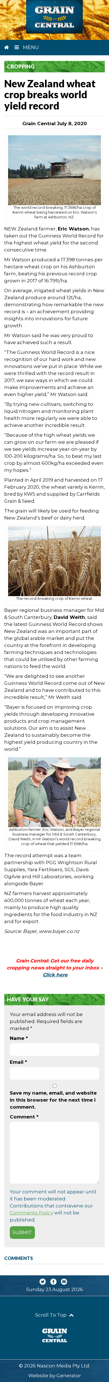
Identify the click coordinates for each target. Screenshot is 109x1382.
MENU (30, 47)
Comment (24, 1117)
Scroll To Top (51, 1315)
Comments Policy (31, 1213)
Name (19, 1038)
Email (18, 1062)
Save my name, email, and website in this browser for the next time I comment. (53, 1100)
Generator (68, 1375)
